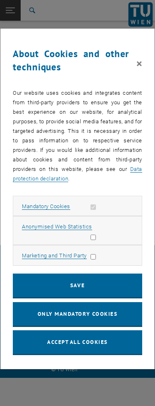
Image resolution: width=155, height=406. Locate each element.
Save (77, 285)
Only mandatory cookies (78, 313)
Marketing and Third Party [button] (54, 255)
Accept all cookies (77, 342)
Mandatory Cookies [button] (46, 206)
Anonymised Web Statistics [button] (57, 226)
